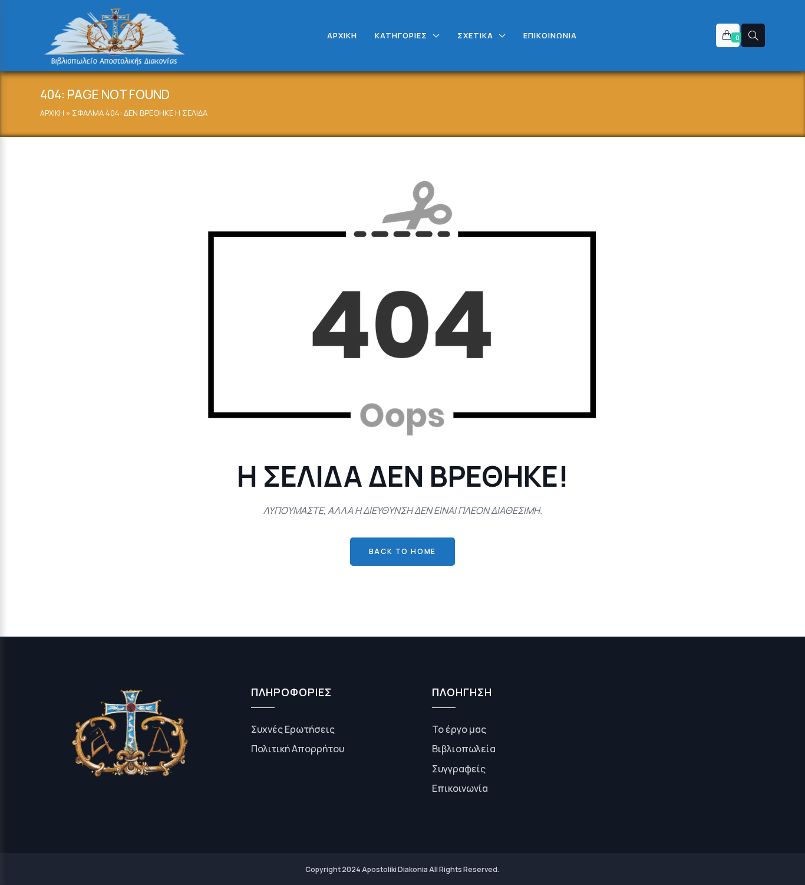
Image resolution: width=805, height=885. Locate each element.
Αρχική (52, 113)
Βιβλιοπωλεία (464, 748)
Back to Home (403, 551)
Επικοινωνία (460, 788)
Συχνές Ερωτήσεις (293, 729)
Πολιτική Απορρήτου (297, 748)
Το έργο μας (459, 729)
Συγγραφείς (459, 768)
